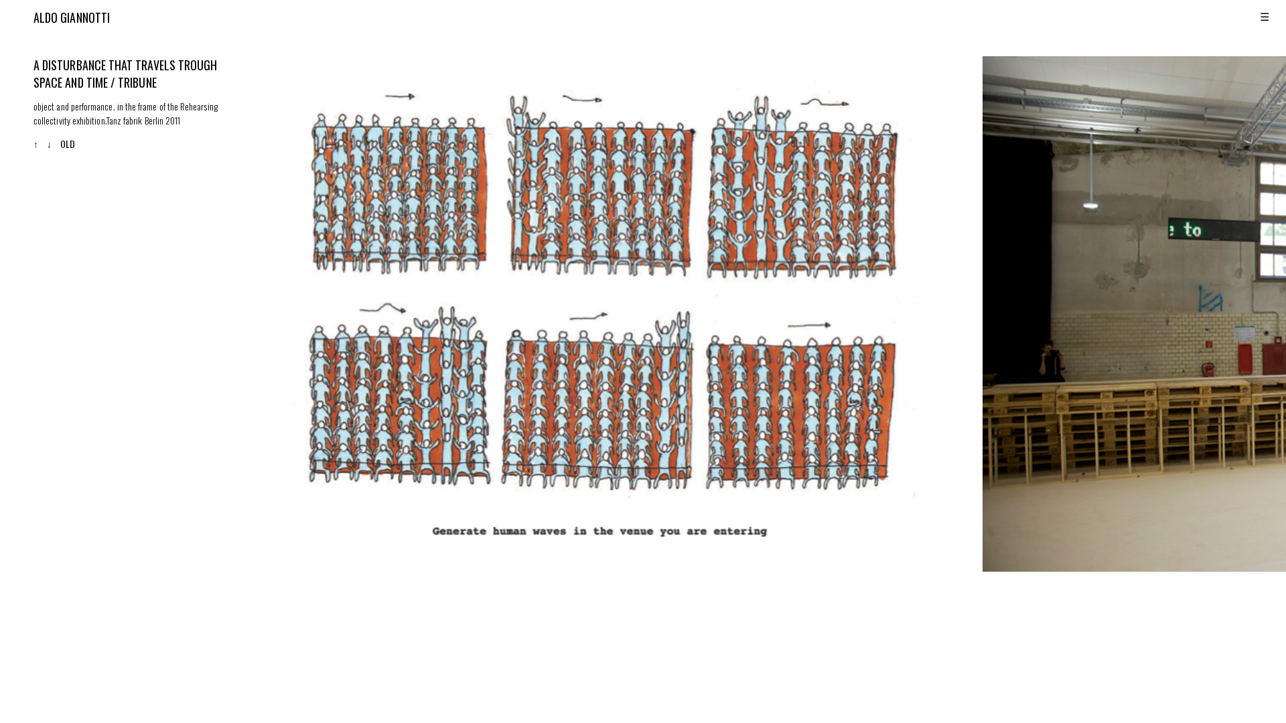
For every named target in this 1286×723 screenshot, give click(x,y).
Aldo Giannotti (71, 17)
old (67, 144)
